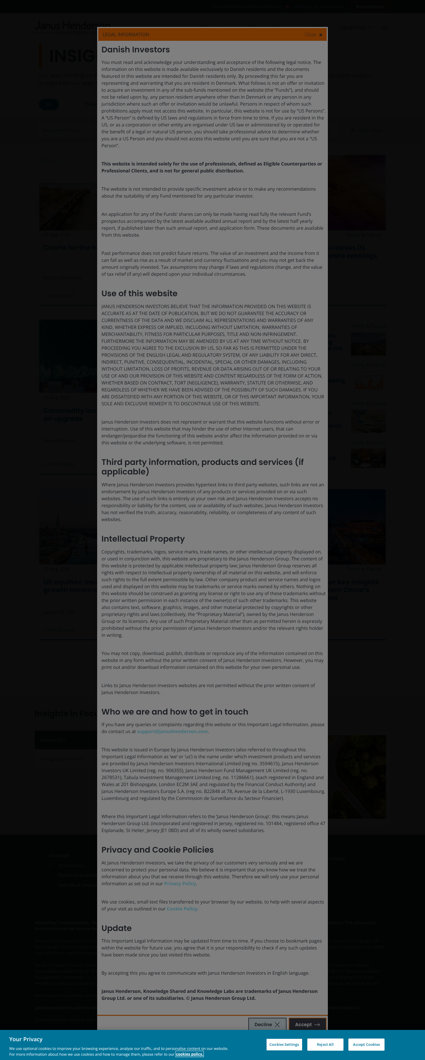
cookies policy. (189, 1054)
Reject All (325, 1044)
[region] (212, 1045)
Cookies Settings (284, 1044)
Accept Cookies (366, 1044)
